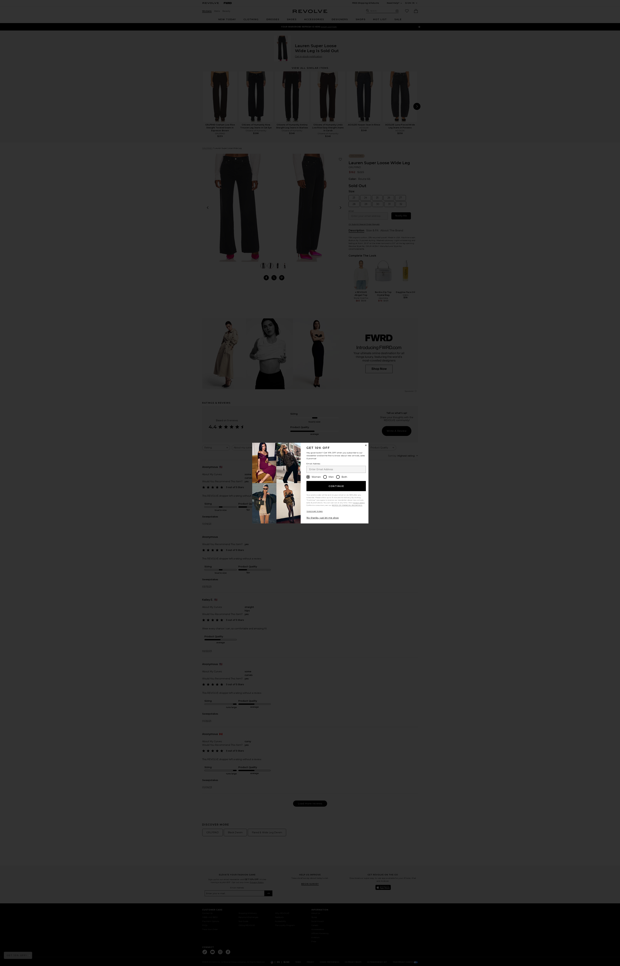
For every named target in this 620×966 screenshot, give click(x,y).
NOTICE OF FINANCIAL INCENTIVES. (347, 505)
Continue (336, 486)
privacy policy (359, 503)
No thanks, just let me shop (322, 517)
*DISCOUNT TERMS (314, 511)
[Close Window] (365, 445)
